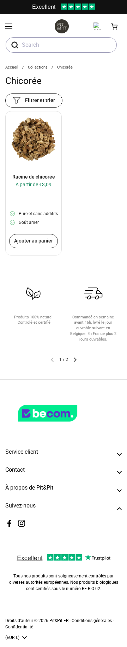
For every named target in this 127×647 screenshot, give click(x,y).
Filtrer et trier (40, 100)
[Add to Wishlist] (13, 120)
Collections (38, 67)
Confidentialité (19, 627)
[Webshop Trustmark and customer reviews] (62, 424)
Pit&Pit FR (58, 620)
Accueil (11, 67)
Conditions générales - (93, 620)
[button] (115, 26)
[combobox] (61, 45)
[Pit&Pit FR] (61, 26)
